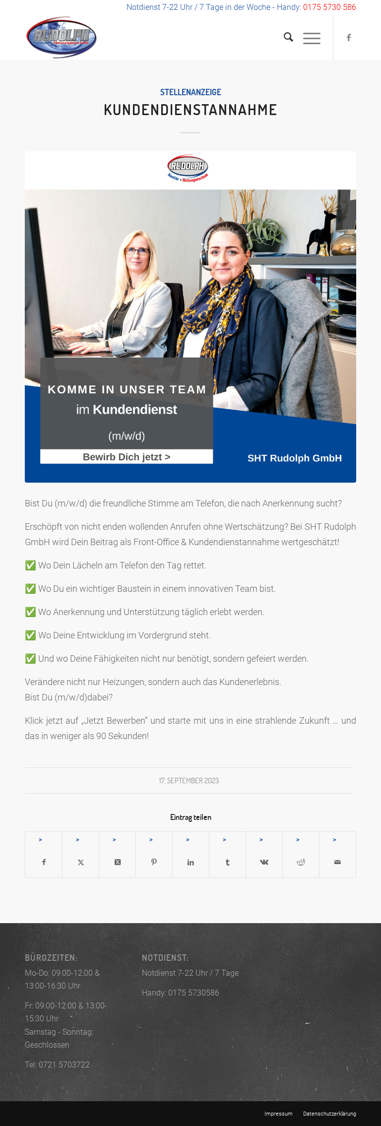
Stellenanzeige (190, 92)
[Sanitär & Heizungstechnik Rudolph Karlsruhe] (61, 37)
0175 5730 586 (329, 7)
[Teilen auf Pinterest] (154, 862)
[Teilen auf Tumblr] (227, 862)
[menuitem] (283, 37)
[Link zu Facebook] (348, 37)
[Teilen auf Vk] (264, 862)
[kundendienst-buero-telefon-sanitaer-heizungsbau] (190, 317)
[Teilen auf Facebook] (43, 862)
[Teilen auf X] (81, 862)
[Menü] (306, 37)
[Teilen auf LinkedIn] (191, 862)
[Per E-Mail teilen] (337, 862)
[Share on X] (117, 862)
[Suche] (283, 37)
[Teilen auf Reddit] (301, 862)
